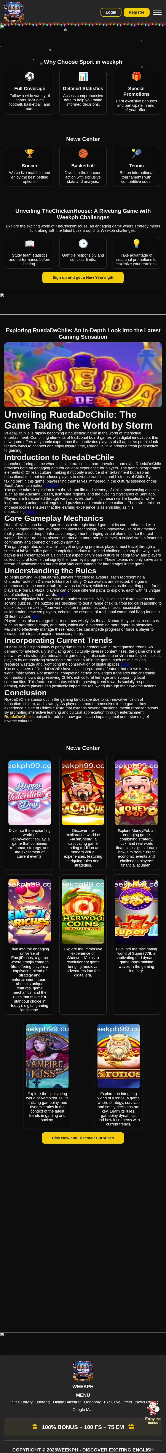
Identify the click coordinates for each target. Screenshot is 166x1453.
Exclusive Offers (118, 1402)
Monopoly (92, 1402)
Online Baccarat (67, 1402)
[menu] (157, 12)
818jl (125, 664)
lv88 (34, 616)
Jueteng (43, 1402)
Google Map (83, 1410)
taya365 (51, 485)
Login (111, 12)
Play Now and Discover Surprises (83, 1138)
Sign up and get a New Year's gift (83, 277)
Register (136, 12)
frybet (30, 511)
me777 (63, 594)
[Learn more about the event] (83, 45)
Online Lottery (20, 1402)
